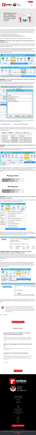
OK (18, 433)
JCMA (32, 307)
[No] (34, 432)
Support (26, 1)
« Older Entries (6, 362)
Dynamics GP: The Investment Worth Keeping (16, 353)
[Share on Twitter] (2, 315)
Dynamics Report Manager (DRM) (5, 29)
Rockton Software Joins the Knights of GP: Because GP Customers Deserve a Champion (17, 333)
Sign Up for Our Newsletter (17, 321)
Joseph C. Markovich (11, 306)
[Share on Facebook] (1, 315)
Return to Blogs (18, 370)
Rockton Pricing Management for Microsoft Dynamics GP (18, 344)
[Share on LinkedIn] (4, 315)
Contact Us (30, 1)
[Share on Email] (6, 315)
